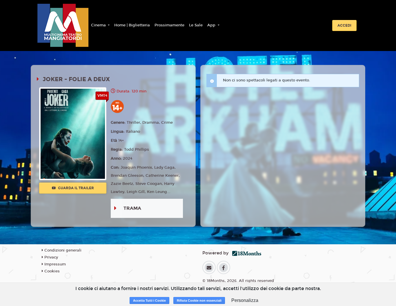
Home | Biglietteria (132, 25)
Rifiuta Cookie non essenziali (199, 300)
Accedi (344, 25)
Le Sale (196, 25)
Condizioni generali (62, 250)
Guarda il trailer (75, 188)
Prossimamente (169, 25)
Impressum (54, 264)
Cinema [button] (99, 25)
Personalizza (244, 300)
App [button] (212, 25)
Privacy (50, 257)
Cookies (51, 271)
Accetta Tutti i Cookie (149, 300)
